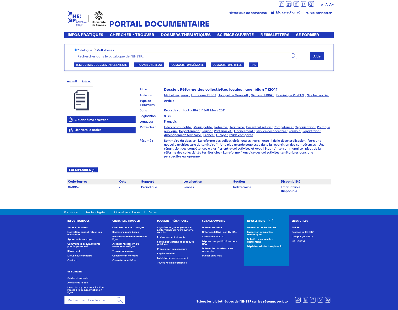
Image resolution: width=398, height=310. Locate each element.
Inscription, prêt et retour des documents (84, 233)
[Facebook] (296, 3)
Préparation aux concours (172, 249)
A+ (331, 4)
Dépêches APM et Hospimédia (264, 246)
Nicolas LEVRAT (262, 95)
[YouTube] (303, 3)
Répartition (311, 131)
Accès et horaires (77, 227)
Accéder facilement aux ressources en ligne (126, 245)
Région (206, 131)
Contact (153, 212)
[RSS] (281, 3)
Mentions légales (96, 212)
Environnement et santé (171, 237)
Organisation (305, 127)
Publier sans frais (212, 255)
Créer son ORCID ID (213, 236)
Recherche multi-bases (125, 232)
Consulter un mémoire (187, 64)
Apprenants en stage (79, 239)
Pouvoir (295, 131)
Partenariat (223, 131)
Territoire (237, 127)
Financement (244, 131)
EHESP (296, 227)
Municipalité (203, 127)
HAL (253, 64)
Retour (86, 81)
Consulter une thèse (227, 64)
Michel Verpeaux (176, 95)
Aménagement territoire (183, 135)
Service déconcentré (271, 131)
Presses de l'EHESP (303, 232)
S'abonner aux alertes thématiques (260, 233)
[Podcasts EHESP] (311, 3)
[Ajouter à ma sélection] (70, 119)
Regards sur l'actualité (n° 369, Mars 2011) (195, 110)
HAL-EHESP (298, 241)
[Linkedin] (288, 3)
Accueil (72, 81)
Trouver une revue (149, 64)
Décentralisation (259, 127)
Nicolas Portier (318, 95)
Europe (221, 135)
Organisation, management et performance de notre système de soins (175, 230)
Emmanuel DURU (203, 95)
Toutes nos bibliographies (172, 262)
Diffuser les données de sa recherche (217, 249)
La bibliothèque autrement (172, 258)
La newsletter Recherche (261, 227)
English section (166, 253)
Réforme (221, 127)
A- (322, 4)
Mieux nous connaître (79, 255)
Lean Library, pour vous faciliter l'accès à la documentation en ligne (85, 290)
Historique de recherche (248, 13)
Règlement (73, 251)
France (208, 135)
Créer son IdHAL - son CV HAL (219, 232)
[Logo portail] (86, 18)
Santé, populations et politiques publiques (175, 242)
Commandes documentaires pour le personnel (83, 245)
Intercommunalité (178, 127)
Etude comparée (241, 135)
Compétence (283, 127)
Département (189, 131)
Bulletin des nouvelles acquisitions (260, 240)
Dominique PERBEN (290, 95)
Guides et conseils (77, 278)
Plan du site (71, 212)
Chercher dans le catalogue (128, 227)
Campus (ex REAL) (302, 236)
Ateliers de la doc (77, 282)
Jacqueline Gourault (233, 95)
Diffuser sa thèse (212, 227)
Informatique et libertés (127, 212)
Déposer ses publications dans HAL (219, 242)
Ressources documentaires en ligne (101, 64)
